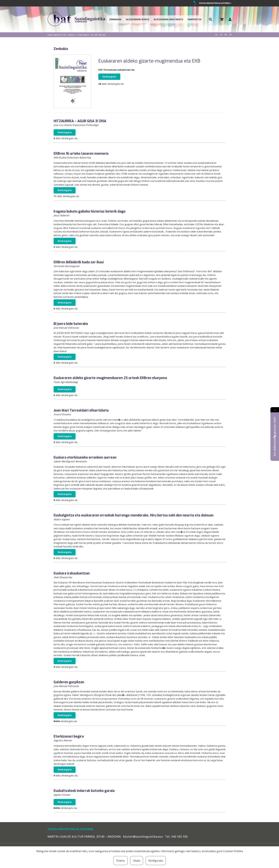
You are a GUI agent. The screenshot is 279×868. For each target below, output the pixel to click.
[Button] (210, 19)
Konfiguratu (155, 860)
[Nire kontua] (230, 19)
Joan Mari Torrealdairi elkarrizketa (81, 410)
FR (230, 34)
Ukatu (136, 860)
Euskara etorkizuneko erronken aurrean (85, 457)
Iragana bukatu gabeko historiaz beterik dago (89, 211)
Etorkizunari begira (69, 736)
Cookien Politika (233, 851)
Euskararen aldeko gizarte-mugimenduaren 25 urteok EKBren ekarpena (110, 378)
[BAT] (76, 19)
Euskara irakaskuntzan (72, 573)
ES (221, 34)
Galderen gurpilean (69, 682)
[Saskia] (221, 19)
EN (226, 34)
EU (216, 34)
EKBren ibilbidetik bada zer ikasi (79, 262)
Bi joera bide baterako (71, 323)
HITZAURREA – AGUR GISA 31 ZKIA (80, 121)
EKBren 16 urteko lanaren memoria (81, 153)
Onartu (120, 860)
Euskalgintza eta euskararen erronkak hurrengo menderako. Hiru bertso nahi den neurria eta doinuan (133, 515)
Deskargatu (109, 76)
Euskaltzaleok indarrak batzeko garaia (84, 790)
